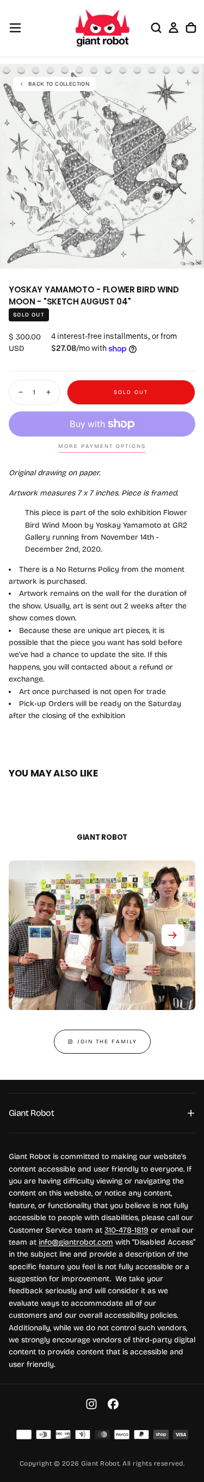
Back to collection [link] (58, 84)
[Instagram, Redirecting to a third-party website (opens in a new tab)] (91, 1404)
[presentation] (189, 254)
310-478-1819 (126, 1230)
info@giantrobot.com (76, 1242)
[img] (24, 1434)
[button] (15, 27)
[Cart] (190, 28)
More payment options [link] (102, 446)
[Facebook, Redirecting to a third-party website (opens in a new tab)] (113, 1404)
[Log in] (173, 28)
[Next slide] (173, 935)
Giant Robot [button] (31, 1113)
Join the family (107, 1041)
